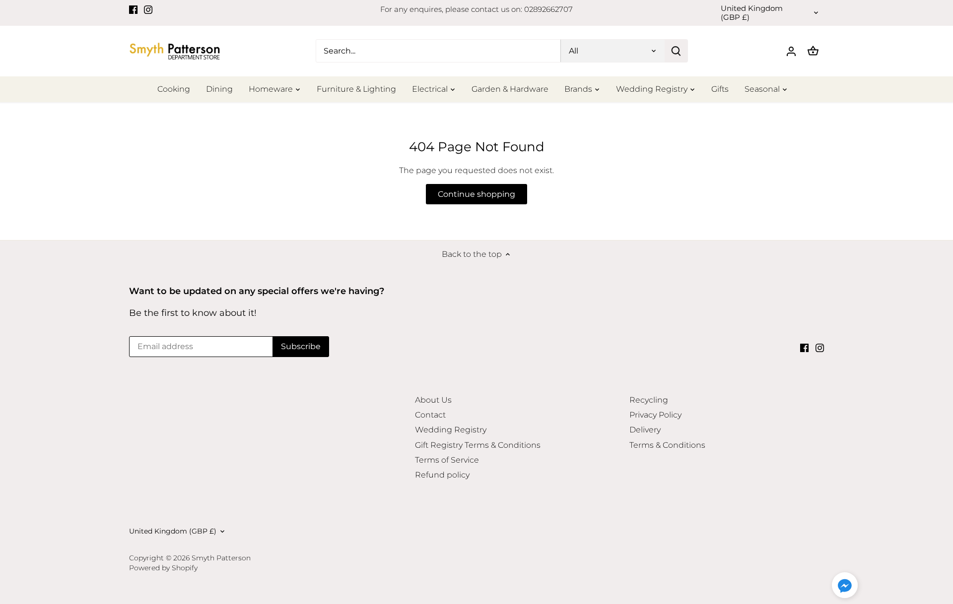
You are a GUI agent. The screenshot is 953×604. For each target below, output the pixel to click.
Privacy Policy (655, 415)
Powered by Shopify (163, 567)
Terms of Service (447, 460)
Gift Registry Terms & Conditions (478, 445)
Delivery (645, 429)
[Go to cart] (813, 50)
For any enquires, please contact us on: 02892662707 (476, 9)
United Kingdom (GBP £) (752, 13)
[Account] (791, 50)
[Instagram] (148, 9)
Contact (430, 415)
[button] (845, 585)
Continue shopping (476, 194)
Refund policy (442, 475)
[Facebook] (133, 9)
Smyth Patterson (221, 557)
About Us (433, 400)
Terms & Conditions (667, 445)
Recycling (648, 400)
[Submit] (676, 51)
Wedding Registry (450, 429)
